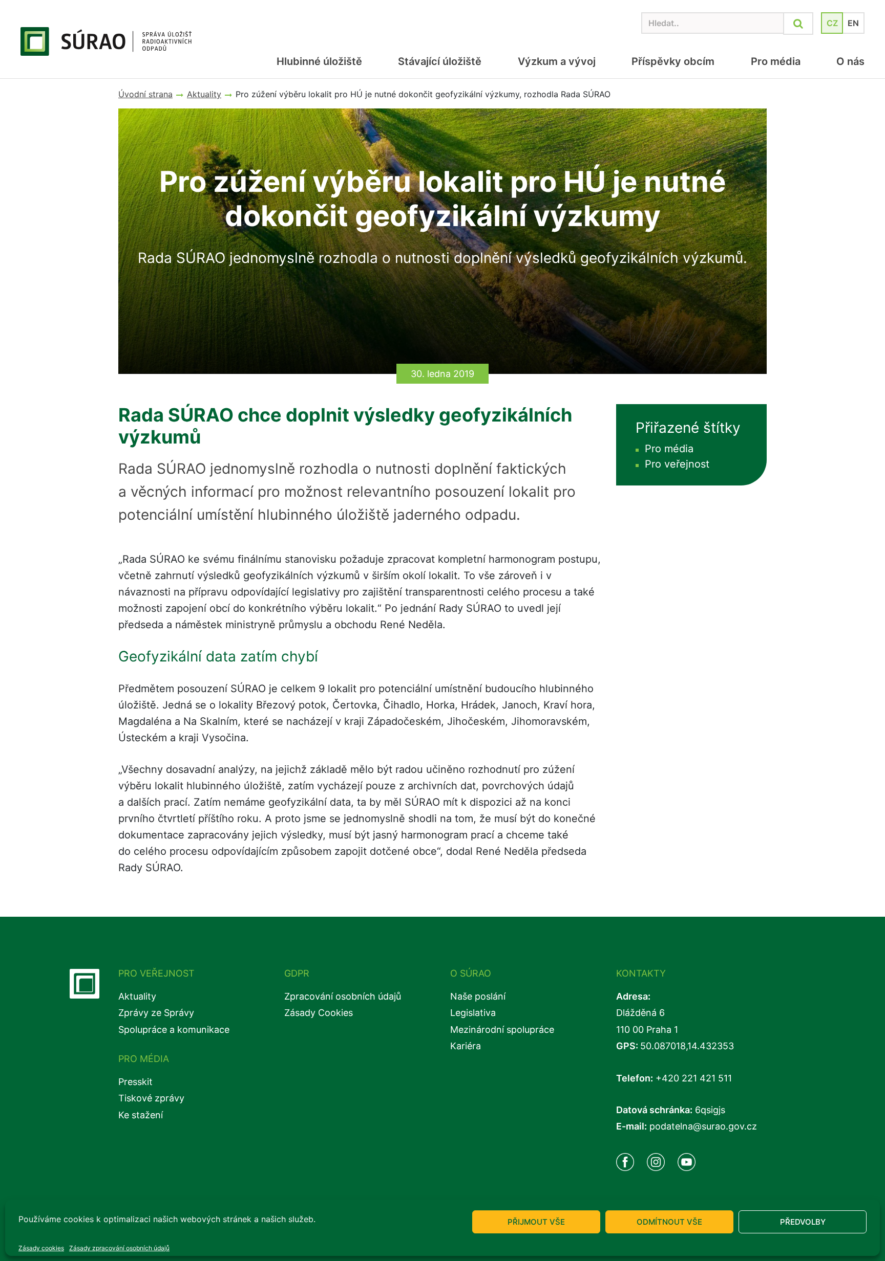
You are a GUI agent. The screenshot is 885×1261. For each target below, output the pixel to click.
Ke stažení (140, 1115)
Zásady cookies (41, 1248)
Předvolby (803, 1222)
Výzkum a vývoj (556, 61)
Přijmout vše (536, 1222)
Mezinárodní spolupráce (502, 1029)
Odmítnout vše (669, 1222)
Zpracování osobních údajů (342, 996)
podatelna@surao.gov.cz (703, 1126)
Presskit (135, 1081)
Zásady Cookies (318, 1012)
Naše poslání (477, 996)
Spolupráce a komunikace (173, 1029)
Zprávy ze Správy (156, 1012)
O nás (850, 61)
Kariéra (465, 1046)
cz (832, 23)
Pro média (775, 61)
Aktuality (137, 996)
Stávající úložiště (439, 61)
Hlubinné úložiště (319, 61)
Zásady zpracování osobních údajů (119, 1248)
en (853, 23)
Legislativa (473, 1012)
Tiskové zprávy (151, 1098)
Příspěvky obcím (672, 61)
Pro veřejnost (677, 464)
